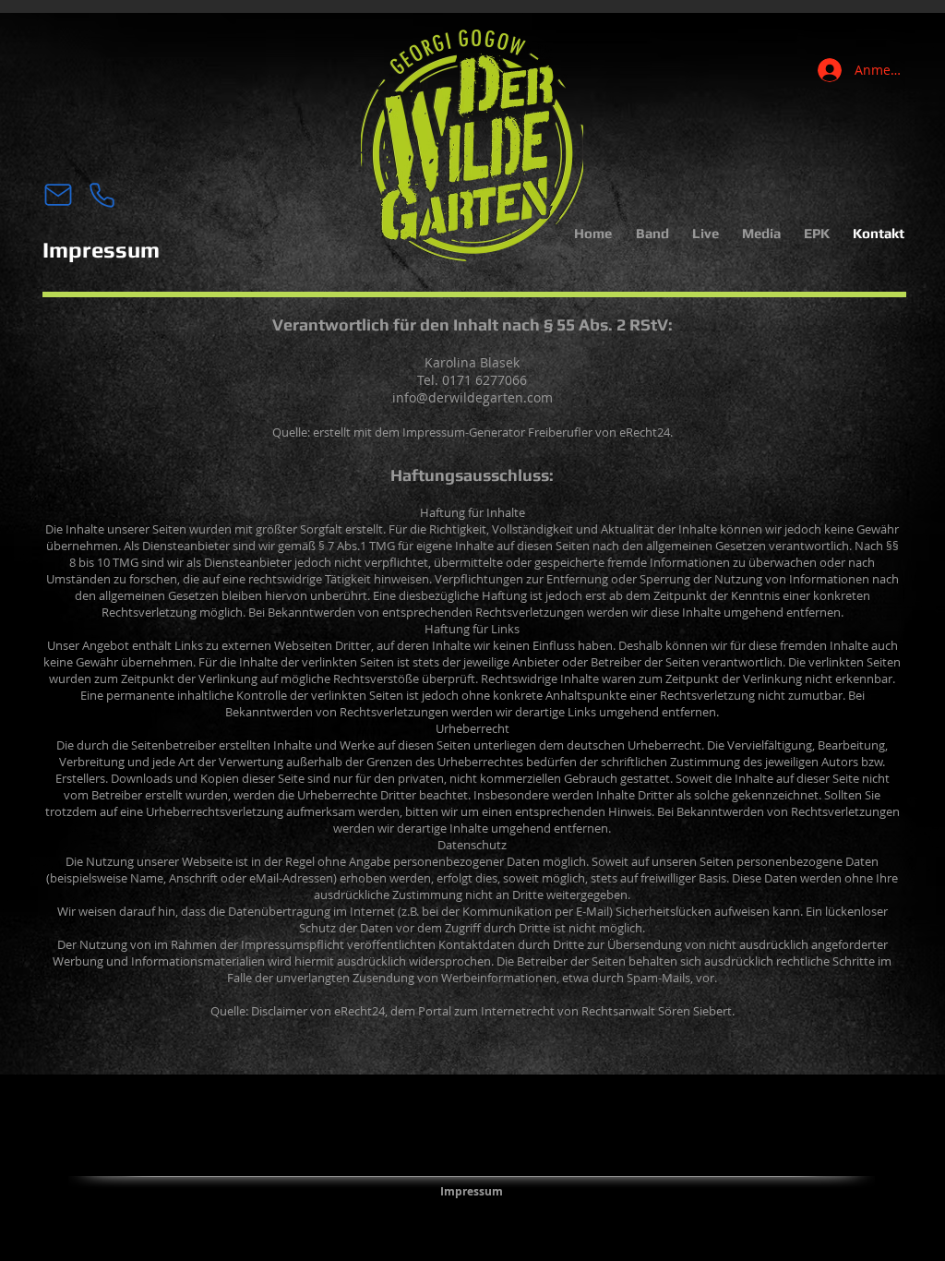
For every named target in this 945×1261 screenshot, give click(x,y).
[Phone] (101, 194)
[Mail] (58, 194)
